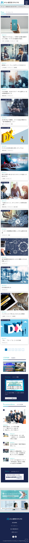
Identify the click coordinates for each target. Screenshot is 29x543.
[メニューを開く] (26, 2)
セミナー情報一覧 (11, 398)
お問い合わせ (15, 532)
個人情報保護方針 (14, 529)
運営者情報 (14, 522)
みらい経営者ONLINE (10, 2)
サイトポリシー (14, 525)
